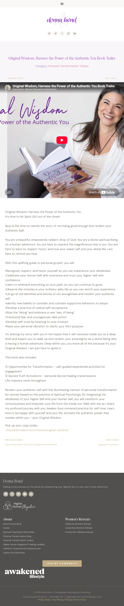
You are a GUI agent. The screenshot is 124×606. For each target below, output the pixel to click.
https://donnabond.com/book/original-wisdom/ (37, 430)
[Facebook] (49, 33)
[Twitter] (55, 33)
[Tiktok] (31, 494)
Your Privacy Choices (62, 599)
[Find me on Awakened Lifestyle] (62, 573)
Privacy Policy (44, 599)
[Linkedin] (68, 33)
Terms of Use (80, 599)
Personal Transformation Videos (68, 66)
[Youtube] (74, 33)
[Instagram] (61, 33)
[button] (62, 3)
